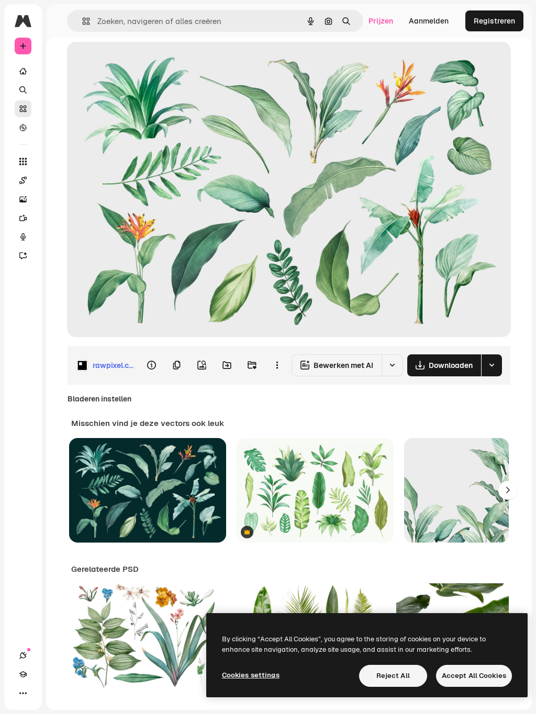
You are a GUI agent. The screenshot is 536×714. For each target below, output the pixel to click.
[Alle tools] (23, 161)
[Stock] (23, 108)
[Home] (23, 71)
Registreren (494, 21)
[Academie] (23, 674)
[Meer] (23, 693)
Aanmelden (429, 21)
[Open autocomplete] (82, 21)
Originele (135, 61)
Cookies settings (251, 675)
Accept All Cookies (474, 675)
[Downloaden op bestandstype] (491, 365)
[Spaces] (23, 180)
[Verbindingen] (23, 655)
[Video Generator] (23, 218)
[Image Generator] (23, 199)
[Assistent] (23, 255)
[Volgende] (507, 490)
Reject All (393, 675)
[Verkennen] (23, 127)
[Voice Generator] (23, 236)
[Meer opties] (276, 365)
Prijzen (380, 21)
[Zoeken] (23, 90)
